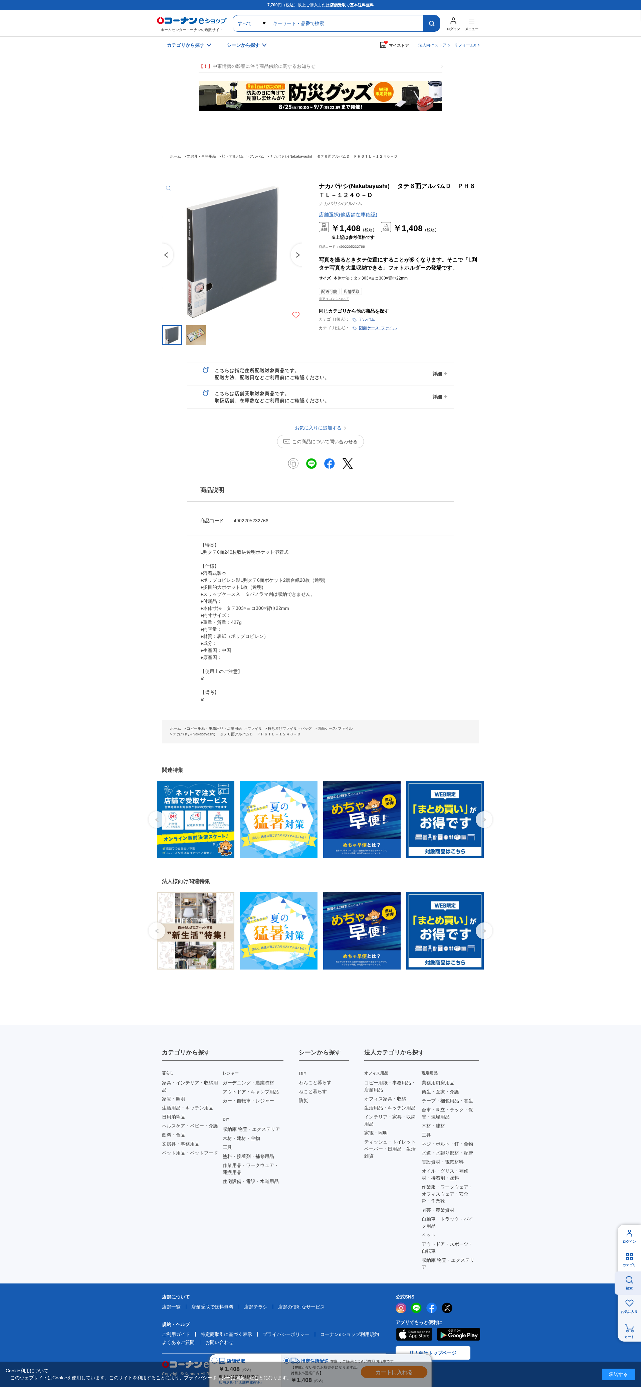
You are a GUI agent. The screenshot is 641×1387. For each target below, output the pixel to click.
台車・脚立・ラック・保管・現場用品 (447, 1113)
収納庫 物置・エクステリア (251, 1129)
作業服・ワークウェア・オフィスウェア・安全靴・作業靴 (447, 1194)
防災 (303, 1100)
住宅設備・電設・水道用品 (251, 1181)
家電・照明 (173, 1098)
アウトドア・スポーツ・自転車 (447, 1247)
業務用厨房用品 (438, 1082)
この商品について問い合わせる (325, 441)
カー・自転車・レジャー (248, 1100)
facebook (431, 1308)
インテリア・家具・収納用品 (390, 1120)
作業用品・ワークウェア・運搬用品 (251, 1169)
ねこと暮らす (313, 1091)
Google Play (458, 1334)
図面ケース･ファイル (378, 328)
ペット (429, 1235)
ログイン (629, 1241)
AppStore (414, 1334)
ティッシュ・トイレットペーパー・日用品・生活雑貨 (390, 1149)
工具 (227, 1147)
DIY (302, 1073)
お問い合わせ (219, 1342)
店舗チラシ (255, 1307)
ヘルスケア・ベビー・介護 (190, 1126)
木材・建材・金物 (241, 1138)
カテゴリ (629, 1265)
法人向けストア (432, 45)
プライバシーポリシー (286, 1334)
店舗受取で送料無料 (212, 1307)
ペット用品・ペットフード (190, 1153)
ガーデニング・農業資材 (248, 1082)
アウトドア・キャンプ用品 (251, 1091)
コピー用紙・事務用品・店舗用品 (390, 1086)
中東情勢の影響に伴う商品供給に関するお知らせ (257, 66)
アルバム (367, 319)
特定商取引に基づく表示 (226, 1334)
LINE (416, 1308)
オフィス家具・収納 (385, 1098)
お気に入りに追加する (295, 315)
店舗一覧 (171, 1307)
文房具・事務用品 (180, 1144)
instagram (401, 1308)
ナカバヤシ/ (340, 203)
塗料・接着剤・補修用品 (248, 1156)
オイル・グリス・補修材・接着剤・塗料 (445, 1174)
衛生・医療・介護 (440, 1091)
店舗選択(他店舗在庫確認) (348, 214)
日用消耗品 (173, 1116)
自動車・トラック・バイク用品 (447, 1222)
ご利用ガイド (176, 1334)
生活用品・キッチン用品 (187, 1107)
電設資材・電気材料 (443, 1162)
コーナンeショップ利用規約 (349, 1334)
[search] (432, 23)
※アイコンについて (334, 299)
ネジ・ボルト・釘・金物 (447, 1144)
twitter (447, 1308)
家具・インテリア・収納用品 (190, 1086)
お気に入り (629, 1312)
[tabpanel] (193, 819)
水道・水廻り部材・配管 (447, 1153)
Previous (162, 254)
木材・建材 (433, 1126)
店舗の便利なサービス (301, 1307)
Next (484, 819)
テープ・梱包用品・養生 (447, 1100)
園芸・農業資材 (438, 1210)
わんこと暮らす (315, 1082)
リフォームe (465, 45)
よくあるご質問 (178, 1342)
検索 (629, 1288)
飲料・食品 (173, 1135)
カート (629, 1337)
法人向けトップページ (433, 1353)
